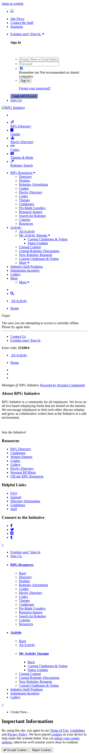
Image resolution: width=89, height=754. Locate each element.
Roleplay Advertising (33, 184)
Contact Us (18, 336)
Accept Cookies (16, 750)
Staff (13, 509)
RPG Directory (20, 126)
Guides (15, 134)
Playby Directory (22, 142)
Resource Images (30, 212)
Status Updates (38, 243)
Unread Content (30, 247)
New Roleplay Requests (35, 255)
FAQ (13, 493)
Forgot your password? (35, 88)
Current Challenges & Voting (47, 239)
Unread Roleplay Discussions (39, 251)
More (23, 263)
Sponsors (16, 26)
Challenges (26, 204)
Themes (24, 200)
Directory (25, 177)
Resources (26, 223)
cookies (56, 734)
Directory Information (25, 501)
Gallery (15, 274)
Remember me (29, 72)
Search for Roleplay (32, 216)
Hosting (24, 180)
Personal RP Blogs (23, 472)
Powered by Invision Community (62, 385)
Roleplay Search (21, 165)
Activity (15, 227)
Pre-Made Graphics (32, 208)
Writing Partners (21, 457)
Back (22, 573)
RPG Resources (21, 173)
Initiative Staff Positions (26, 266)
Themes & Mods (21, 157)
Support (15, 497)
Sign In (25, 80)
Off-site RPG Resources (26, 476)
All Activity (27, 231)
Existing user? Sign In (26, 34)
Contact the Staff (21, 23)
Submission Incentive (25, 270)
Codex (14, 150)
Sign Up (16, 100)
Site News (17, 19)
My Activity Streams (33, 235)
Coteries (24, 220)
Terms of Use (59, 730)
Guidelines (17, 505)
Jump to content (12, 3)
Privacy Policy (17, 734)
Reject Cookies (41, 750)
